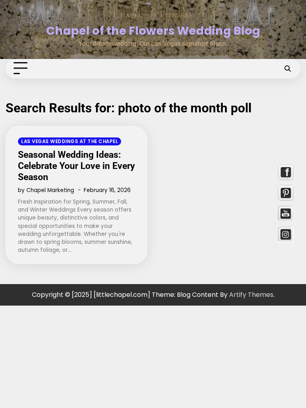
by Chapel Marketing (46, 190)
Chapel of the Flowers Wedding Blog (153, 31)
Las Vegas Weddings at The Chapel (69, 141)
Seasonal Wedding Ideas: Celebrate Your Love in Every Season (76, 165)
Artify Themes (251, 294)
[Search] (287, 68)
